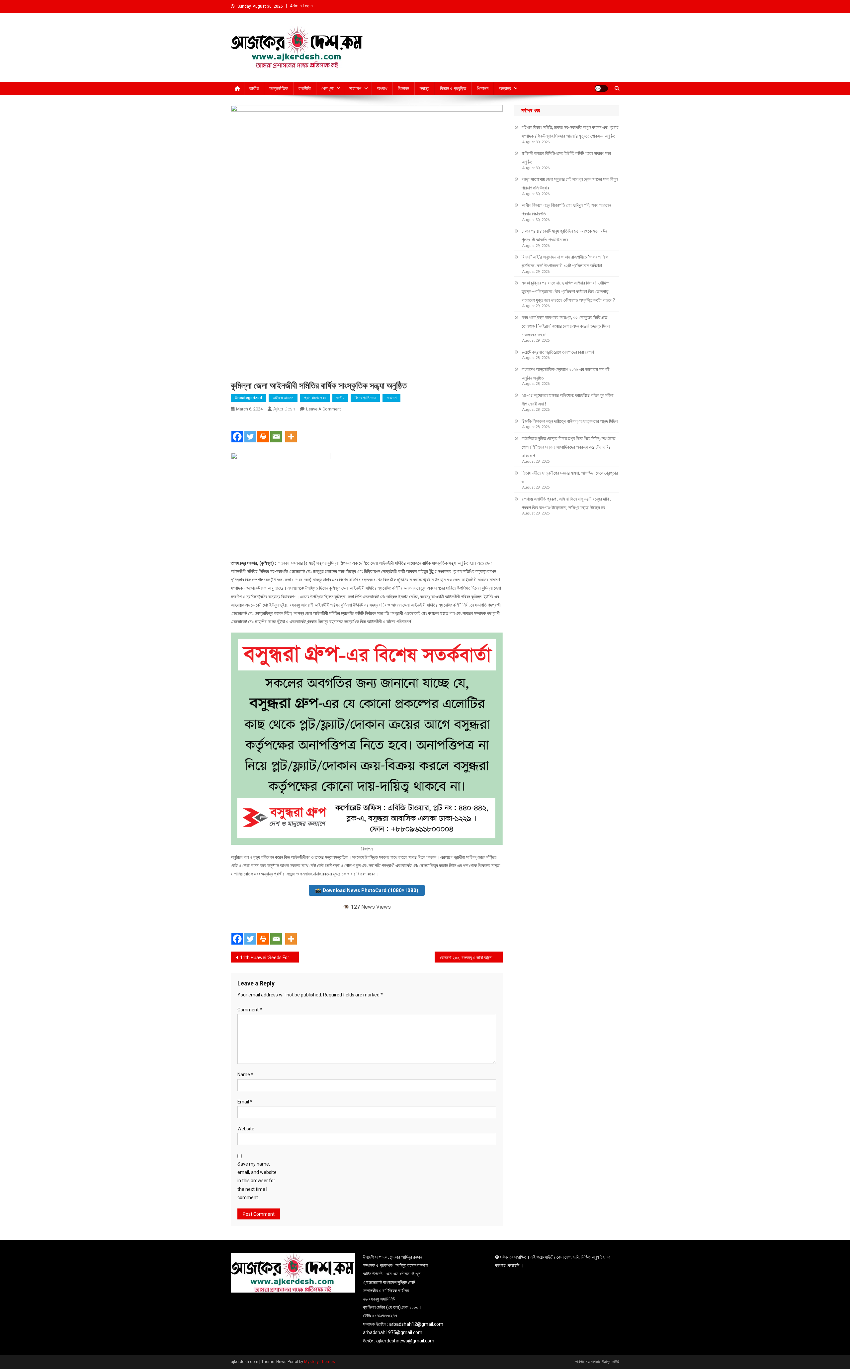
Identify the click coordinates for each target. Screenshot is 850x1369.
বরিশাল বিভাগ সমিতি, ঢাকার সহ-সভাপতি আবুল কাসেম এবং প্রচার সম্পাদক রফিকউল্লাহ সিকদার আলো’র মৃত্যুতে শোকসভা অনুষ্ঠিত (570, 132)
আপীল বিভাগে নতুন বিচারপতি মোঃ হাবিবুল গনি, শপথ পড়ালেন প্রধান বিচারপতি (566, 209)
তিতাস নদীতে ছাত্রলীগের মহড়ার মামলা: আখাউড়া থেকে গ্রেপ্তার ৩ (570, 477)
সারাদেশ (355, 88)
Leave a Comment (323, 408)
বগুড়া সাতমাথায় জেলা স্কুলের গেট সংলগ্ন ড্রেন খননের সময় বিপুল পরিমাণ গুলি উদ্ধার (570, 183)
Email (244, 1101)
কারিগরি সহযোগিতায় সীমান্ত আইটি (597, 1361)
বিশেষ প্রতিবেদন (365, 398)
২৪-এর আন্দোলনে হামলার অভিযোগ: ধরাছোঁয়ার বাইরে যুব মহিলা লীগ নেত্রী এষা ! (568, 399)
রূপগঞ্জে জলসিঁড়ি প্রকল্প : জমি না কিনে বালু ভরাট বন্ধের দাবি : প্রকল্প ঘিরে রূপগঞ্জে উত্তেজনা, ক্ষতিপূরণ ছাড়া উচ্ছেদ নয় (566, 503)
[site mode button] (601, 88)
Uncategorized (248, 398)
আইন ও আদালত (283, 398)
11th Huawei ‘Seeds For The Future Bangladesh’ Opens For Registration (269, 957)
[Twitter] (250, 430)
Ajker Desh (284, 408)
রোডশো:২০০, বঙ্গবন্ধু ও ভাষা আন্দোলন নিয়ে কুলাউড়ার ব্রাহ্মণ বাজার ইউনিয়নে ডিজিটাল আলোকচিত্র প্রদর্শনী (471, 957)
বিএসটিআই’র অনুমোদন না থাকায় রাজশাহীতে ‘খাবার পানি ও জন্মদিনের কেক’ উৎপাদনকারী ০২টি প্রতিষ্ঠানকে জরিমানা (565, 261)
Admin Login (301, 6)
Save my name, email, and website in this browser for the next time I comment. (257, 1180)
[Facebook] (237, 430)
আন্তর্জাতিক (278, 88)
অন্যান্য (505, 88)
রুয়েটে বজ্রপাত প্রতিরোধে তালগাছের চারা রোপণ (558, 352)
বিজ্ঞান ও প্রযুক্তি (453, 88)
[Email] (276, 430)
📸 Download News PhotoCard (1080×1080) (366, 890)
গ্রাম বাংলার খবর (315, 398)
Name (245, 1074)
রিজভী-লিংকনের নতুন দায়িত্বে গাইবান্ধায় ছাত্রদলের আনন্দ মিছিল (570, 421)
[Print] (263, 430)
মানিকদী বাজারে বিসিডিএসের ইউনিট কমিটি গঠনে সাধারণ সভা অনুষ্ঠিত (566, 158)
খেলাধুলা (327, 88)
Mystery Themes (319, 1361)
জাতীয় (254, 88)
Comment (249, 1009)
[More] (291, 430)
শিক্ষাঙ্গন (482, 88)
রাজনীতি (304, 88)
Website (245, 1128)
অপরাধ (382, 88)
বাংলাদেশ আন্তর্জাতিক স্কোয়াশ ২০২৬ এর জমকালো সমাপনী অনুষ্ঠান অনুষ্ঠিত (566, 374)
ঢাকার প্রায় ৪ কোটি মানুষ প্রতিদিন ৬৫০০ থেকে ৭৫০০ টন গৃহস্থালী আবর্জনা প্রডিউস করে (564, 235)
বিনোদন (403, 88)
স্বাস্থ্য (424, 88)
